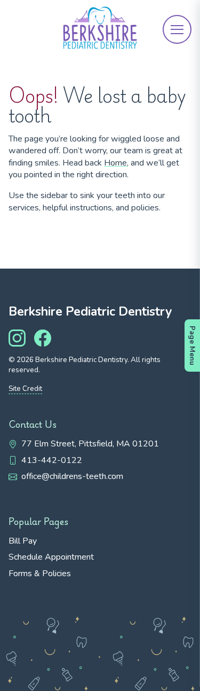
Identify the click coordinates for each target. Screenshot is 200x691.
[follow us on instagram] (17, 338)
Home (115, 163)
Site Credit (25, 389)
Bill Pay (23, 541)
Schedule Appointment (51, 557)
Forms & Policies (40, 573)
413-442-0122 (51, 460)
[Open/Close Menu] (177, 29)
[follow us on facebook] (42, 338)
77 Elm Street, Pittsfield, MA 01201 (90, 444)
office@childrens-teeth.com (72, 476)
